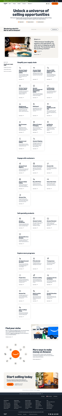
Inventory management (7, 405)
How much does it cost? (7, 404)
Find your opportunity (36, 359)
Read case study (36, 54)
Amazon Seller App (49, 404)
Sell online (5, 401)
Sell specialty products (7, 69)
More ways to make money (39, 408)
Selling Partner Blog (38, 401)
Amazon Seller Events (39, 405)
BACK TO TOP (6, 62)
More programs (16, 408)
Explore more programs (7, 71)
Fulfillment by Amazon (17, 401)
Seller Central (48, 403)
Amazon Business (16, 405)
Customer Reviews (27, 405)
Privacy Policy (24, 414)
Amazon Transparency (28, 404)
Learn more (21, 79)
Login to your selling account (51, 401)
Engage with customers (7, 67)
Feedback (55, 396)
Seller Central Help (38, 404)
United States (50, 396)
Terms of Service (20, 414)
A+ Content (26, 408)
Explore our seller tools (15, 333)
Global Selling (16, 404)
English (43, 396)
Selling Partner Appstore (50, 405)
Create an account (8, 336)
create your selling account (14, 330)
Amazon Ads (16, 403)
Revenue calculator (49, 408)
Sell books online (6, 408)
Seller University (38, 403)
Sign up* (10, 384)
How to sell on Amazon (7, 403)
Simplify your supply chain (8, 65)
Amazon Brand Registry (28, 403)
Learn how (26, 1)
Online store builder (28, 401)
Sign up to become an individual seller (35, 393)
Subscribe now (54, 29)
